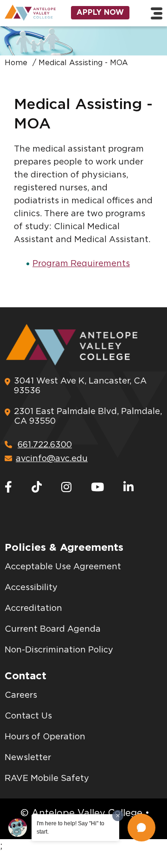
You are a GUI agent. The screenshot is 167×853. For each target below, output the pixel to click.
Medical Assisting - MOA (83, 63)
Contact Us (28, 716)
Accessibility (31, 588)
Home (16, 63)
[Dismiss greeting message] (117, 815)
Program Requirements (81, 264)
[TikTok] (37, 488)
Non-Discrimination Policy (59, 650)
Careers (21, 695)
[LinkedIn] (128, 488)
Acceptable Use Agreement (63, 567)
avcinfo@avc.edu (52, 459)
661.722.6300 (45, 445)
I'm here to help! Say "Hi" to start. (70, 827)
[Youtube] (97, 488)
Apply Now (100, 12)
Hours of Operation (45, 737)
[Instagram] (66, 488)
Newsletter (28, 758)
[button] (141, 827)
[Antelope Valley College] (28, 13)
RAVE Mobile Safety (47, 778)
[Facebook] (8, 488)
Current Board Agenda (53, 629)
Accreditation (33, 608)
